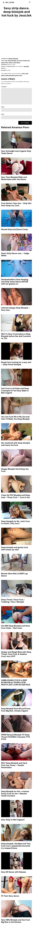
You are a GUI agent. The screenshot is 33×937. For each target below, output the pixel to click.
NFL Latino (10, 2)
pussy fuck (4, 62)
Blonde (11, 58)
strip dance (16, 62)
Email (3, 114)
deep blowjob (12, 60)
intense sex (26, 60)
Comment (4, 86)
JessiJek (26, 66)
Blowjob (15, 58)
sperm (11, 62)
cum (6, 60)
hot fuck (19, 60)
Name (3, 107)
